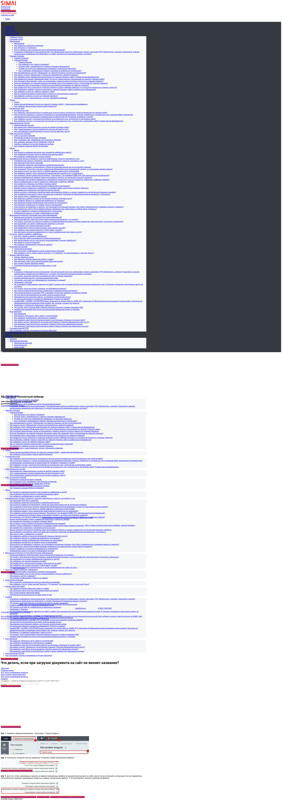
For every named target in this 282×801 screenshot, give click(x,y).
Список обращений (9, 13)
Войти (7, 19)
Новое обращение (8, 11)
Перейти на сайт (7, 15)
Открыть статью (8, 771)
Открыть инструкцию (10, 365)
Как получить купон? (9, 659)
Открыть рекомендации (11, 686)
